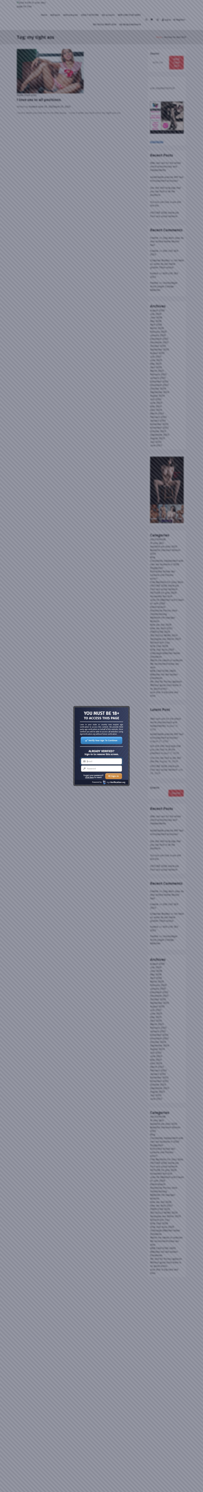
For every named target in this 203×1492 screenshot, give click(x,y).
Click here (89, 777)
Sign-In (115, 776)
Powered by (97, 782)
